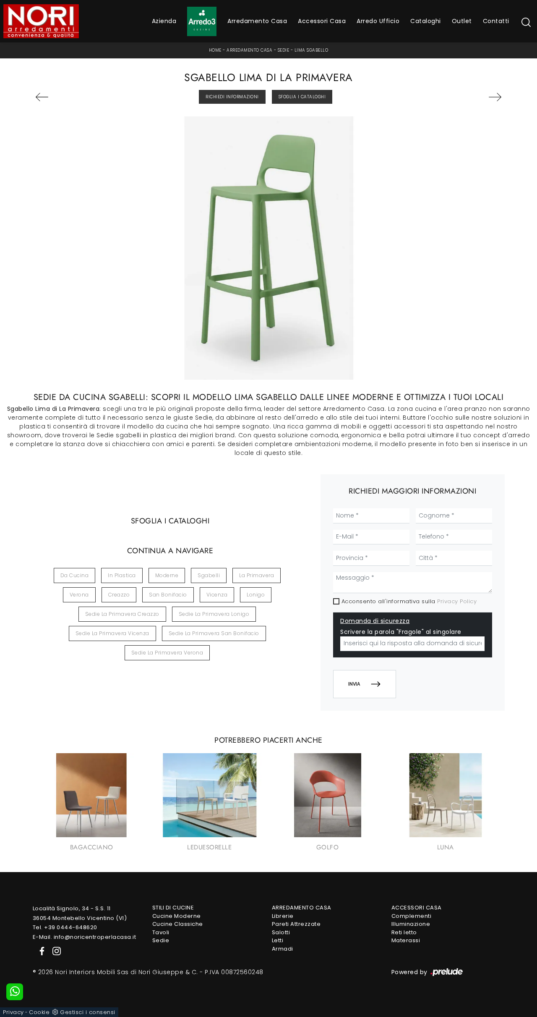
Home (215, 50)
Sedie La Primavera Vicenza (112, 633)
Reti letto (404, 932)
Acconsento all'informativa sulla (409, 601)
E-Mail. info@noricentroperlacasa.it (84, 937)
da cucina (74, 575)
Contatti (496, 21)
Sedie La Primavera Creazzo (122, 614)
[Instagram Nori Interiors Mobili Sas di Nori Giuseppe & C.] (54, 950)
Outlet (462, 21)
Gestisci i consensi (87, 1012)
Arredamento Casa (257, 21)
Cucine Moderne (176, 916)
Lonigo (256, 594)
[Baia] (72, 97)
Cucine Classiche (177, 924)
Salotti (281, 932)
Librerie (283, 916)
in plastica (122, 575)
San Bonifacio (168, 594)
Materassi (405, 940)
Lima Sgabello (311, 50)
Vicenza (217, 594)
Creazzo (119, 594)
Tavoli (160, 932)
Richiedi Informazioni (232, 97)
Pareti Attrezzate (296, 924)
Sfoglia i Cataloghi (302, 97)
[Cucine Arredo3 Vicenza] (202, 21)
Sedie (283, 50)
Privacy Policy (457, 601)
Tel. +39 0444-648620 (65, 927)
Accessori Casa (322, 21)
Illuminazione (410, 924)
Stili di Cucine (173, 908)
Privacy (13, 1012)
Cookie (39, 1012)
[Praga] (465, 97)
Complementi (411, 916)
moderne (167, 575)
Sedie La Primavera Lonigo (214, 614)
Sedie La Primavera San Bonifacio (214, 633)
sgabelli (209, 575)
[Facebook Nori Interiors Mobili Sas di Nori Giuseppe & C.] (40, 950)
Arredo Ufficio (378, 21)
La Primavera (256, 575)
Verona (79, 594)
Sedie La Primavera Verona (167, 652)
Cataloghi (425, 21)
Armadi (282, 949)
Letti (278, 940)
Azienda (164, 21)
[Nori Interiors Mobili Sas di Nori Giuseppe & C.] (41, 21)
